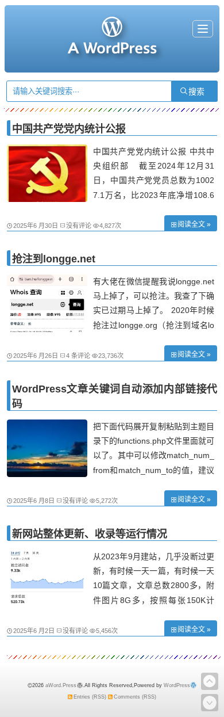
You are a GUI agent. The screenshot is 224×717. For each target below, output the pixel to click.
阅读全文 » (194, 224)
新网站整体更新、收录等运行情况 (89, 534)
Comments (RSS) (135, 697)
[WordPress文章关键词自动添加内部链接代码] (47, 474)
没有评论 (78, 225)
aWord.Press (60, 685)
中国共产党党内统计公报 (69, 129)
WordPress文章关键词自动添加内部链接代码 (115, 396)
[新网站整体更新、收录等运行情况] (47, 604)
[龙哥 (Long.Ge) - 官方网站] (112, 49)
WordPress (177, 685)
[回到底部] (209, 702)
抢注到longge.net (53, 259)
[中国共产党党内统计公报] (47, 199)
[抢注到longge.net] (47, 329)
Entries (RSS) (90, 697)
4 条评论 (78, 355)
